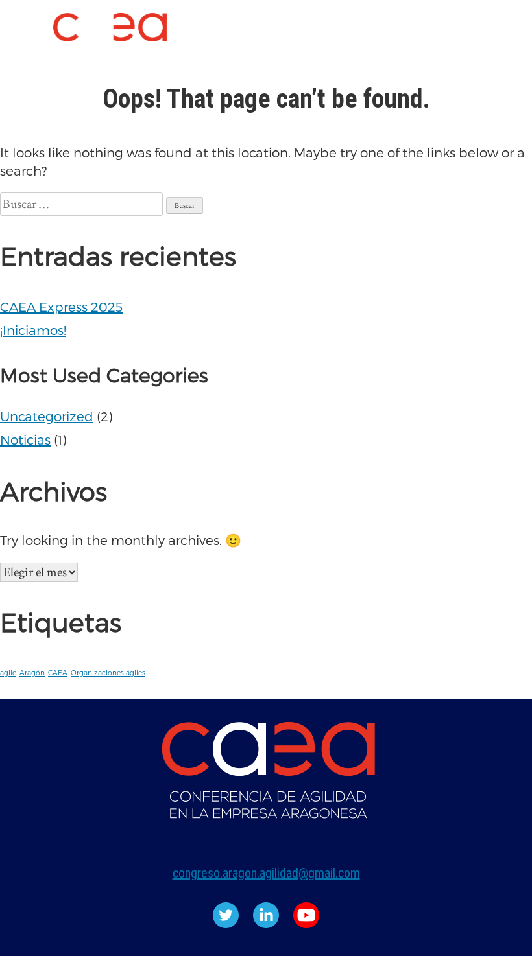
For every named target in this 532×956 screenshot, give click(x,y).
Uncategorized (46, 416)
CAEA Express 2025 (61, 306)
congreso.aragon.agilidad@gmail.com (266, 873)
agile (8, 672)
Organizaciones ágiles (108, 672)
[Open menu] (23, 41)
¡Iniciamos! (33, 330)
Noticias (25, 439)
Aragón (32, 672)
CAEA (57, 672)
